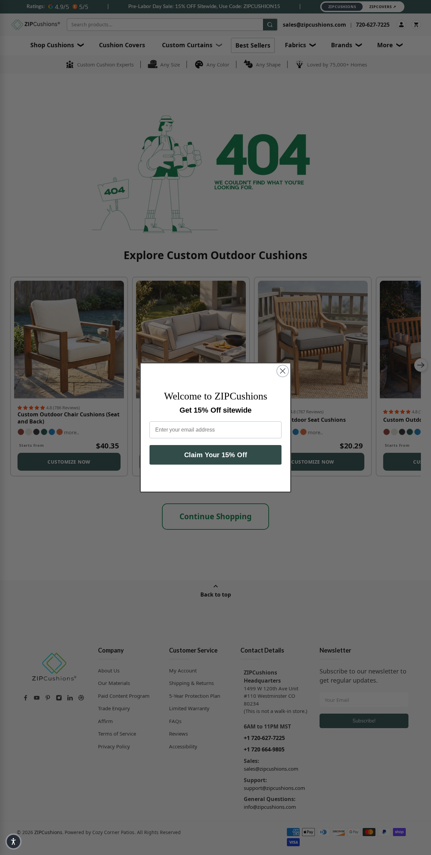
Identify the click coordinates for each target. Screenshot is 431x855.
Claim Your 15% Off (215, 455)
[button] (13, 841)
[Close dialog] (283, 371)
